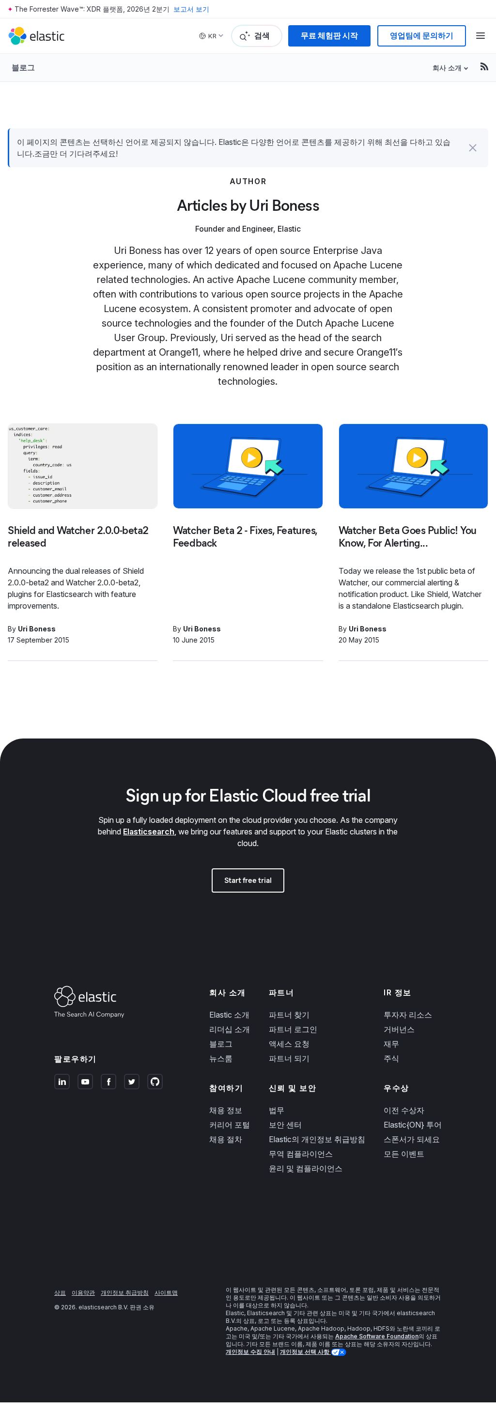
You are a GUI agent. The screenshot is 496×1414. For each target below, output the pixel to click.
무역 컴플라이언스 (301, 1154)
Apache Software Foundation (376, 1336)
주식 (391, 1058)
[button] (472, 148)
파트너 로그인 (293, 1029)
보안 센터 (285, 1125)
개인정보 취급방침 (125, 1292)
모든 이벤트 (404, 1154)
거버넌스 (399, 1029)
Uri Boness (37, 629)
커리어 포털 (229, 1125)
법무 (276, 1110)
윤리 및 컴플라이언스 (305, 1168)
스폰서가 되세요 (412, 1139)
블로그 (23, 67)
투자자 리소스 (408, 1015)
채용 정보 (225, 1110)
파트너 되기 (289, 1058)
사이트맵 (166, 1292)
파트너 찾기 (289, 1015)
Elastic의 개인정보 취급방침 (317, 1139)
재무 (391, 1044)
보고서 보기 (191, 9)
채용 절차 (225, 1139)
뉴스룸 (220, 1058)
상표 (60, 1292)
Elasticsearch (148, 831)
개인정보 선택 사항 (305, 1351)
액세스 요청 (289, 1044)
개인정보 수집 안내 (250, 1351)
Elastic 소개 (229, 1015)
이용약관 (83, 1292)
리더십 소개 (229, 1029)
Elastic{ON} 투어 (413, 1125)
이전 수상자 (404, 1110)
